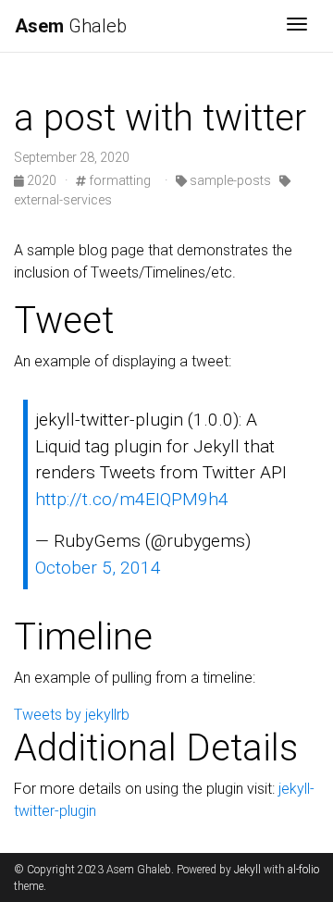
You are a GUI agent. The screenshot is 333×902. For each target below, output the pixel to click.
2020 (41, 180)
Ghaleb (71, 26)
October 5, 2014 (98, 567)
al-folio (303, 869)
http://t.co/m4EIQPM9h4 (131, 499)
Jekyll (247, 869)
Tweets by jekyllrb (72, 714)
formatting (118, 180)
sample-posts (229, 180)
